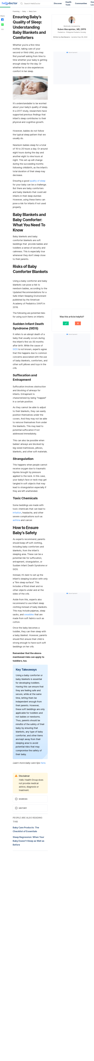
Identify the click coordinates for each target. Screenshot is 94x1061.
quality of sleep (37, 180)
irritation (17, 512)
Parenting (16, 11)
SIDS (15, 349)
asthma (16, 520)
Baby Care (32, 11)
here (43, 763)
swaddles (29, 614)
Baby (24, 11)
